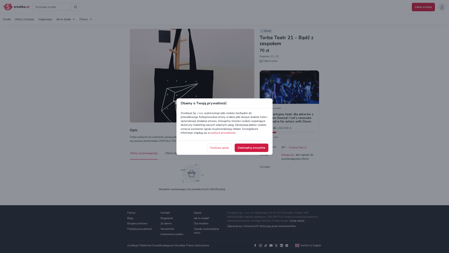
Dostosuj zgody (219, 148)
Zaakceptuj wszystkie (251, 148)
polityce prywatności (223, 133)
